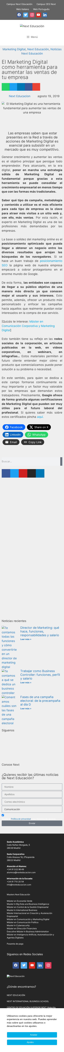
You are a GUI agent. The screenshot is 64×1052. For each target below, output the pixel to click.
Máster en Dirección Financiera (22, 928)
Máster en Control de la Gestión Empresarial (27, 907)
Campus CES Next (46, 4)
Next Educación (38, 49)
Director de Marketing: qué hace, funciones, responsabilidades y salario (39, 631)
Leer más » (25, 639)
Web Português (41, 9)
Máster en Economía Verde (19, 901)
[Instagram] (31, 473)
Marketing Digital (14, 49)
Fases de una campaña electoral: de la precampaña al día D (40, 700)
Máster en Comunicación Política (22, 922)
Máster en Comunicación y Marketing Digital (28, 919)
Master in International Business (22, 910)
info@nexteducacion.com (19, 884)
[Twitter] (14, 473)
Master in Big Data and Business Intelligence (28, 904)
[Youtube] (23, 473)
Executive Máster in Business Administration (28, 931)
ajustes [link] (33, 1026)
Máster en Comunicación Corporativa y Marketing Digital (28, 326)
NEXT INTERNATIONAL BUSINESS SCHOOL (28, 1001)
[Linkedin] (40, 473)
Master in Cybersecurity (18, 925)
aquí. (40, 416)
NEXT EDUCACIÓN (16, 995)
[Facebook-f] (6, 473)
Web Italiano (22, 9)
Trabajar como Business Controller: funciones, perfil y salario (40, 674)
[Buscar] (61, 461)
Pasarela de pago (15, 943)
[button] (5, 87)
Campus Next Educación (19, 4)
